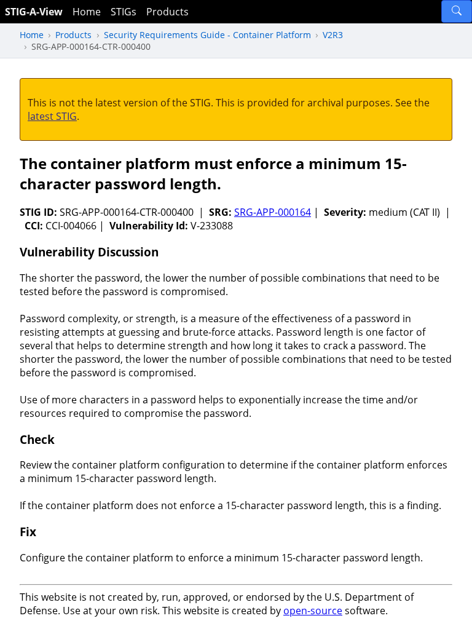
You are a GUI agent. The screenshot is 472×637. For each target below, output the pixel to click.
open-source (312, 610)
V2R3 (333, 35)
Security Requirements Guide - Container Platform (207, 35)
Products (167, 11)
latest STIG (52, 116)
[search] (456, 11)
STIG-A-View (34, 11)
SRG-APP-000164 (272, 212)
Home (87, 11)
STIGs (123, 11)
